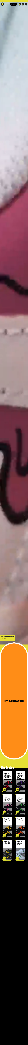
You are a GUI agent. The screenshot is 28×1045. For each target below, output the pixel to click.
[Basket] (23, 4)
